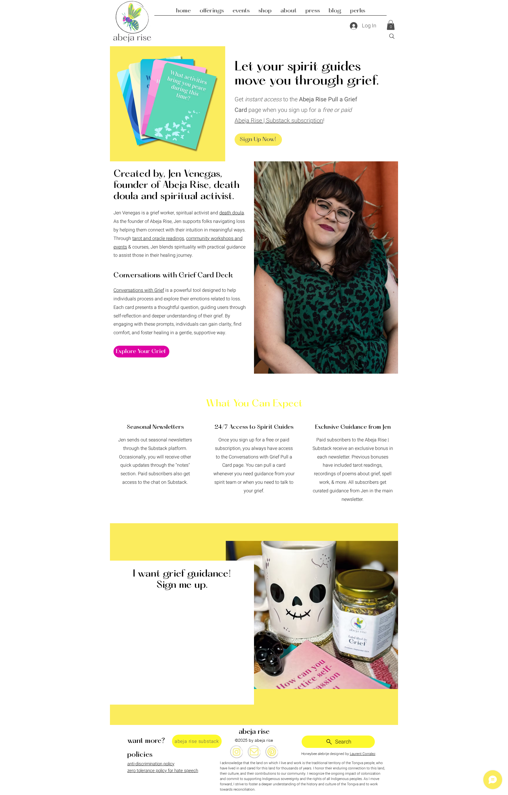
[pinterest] (271, 751)
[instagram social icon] (236, 751)
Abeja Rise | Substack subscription (279, 120)
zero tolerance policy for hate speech (162, 770)
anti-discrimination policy (150, 764)
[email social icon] (254, 751)
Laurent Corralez (362, 753)
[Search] (392, 36)
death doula (231, 212)
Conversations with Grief (138, 290)
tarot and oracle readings (158, 238)
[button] (391, 25)
